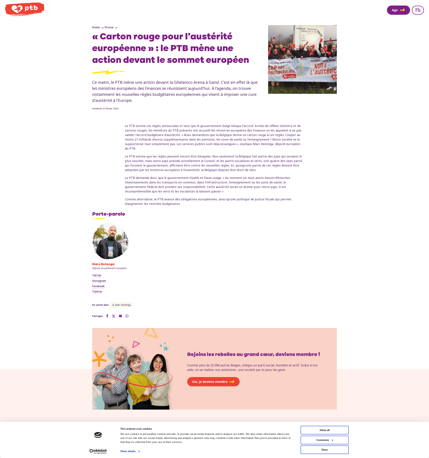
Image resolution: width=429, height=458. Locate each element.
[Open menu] (418, 10)
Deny (325, 449)
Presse (109, 27)
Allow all (325, 430)
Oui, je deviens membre (210, 382)
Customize (322, 440)
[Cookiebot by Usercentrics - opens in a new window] (98, 451)
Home (96, 27)
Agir (395, 10)
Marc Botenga (123, 304)
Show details (128, 451)
